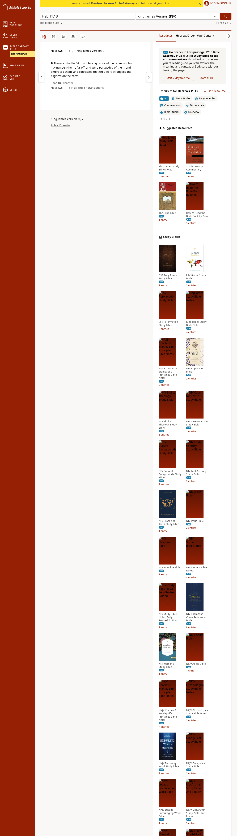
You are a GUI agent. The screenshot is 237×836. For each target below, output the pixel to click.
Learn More (206, 78)
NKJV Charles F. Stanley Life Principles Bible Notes (168, 715)
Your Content (205, 35)
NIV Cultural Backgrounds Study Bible (170, 474)
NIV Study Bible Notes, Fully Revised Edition (168, 617)
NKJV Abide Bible (196, 663)
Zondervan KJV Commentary (194, 168)
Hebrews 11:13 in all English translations (77, 88)
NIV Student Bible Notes (196, 569)
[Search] (225, 16)
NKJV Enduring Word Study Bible (169, 765)
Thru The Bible (167, 213)
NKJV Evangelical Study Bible (196, 765)
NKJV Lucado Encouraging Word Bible (170, 813)
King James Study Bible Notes (169, 168)
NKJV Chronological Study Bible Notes (197, 712)
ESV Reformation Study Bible (168, 323)
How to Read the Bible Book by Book (197, 214)
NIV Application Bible (195, 370)
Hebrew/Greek (185, 35)
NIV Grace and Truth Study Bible (169, 522)
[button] (217, 3)
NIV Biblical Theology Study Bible (168, 424)
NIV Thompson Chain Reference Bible (195, 617)
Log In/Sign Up (220, 3)
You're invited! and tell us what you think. (121, 3)
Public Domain (60, 125)
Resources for (178, 91)
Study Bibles (171, 237)
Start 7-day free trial (178, 78)
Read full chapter (62, 83)
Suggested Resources (177, 128)
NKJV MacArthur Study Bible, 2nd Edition (195, 813)
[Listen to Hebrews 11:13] (83, 36)
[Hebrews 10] (41, 77)
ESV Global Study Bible (196, 277)
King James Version (64, 119)
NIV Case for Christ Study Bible (197, 423)
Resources (166, 35)
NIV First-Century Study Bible (196, 473)
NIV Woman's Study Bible (166, 665)
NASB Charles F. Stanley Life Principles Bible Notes (168, 373)
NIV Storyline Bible (169, 567)
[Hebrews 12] (149, 77)
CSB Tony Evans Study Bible (168, 277)
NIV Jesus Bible (195, 520)
